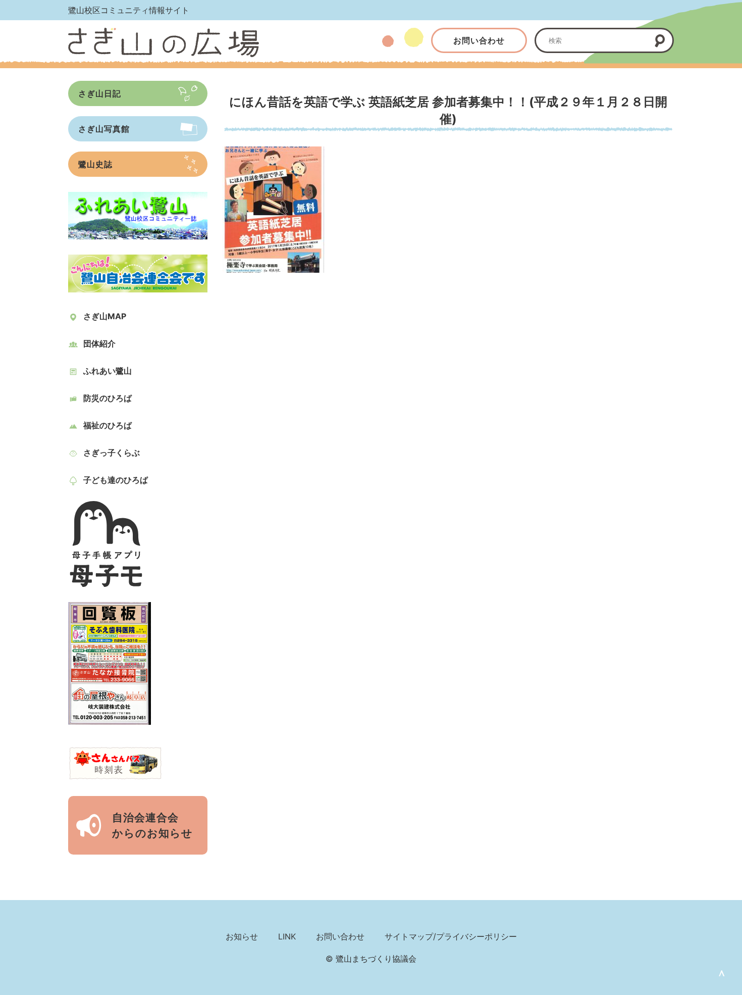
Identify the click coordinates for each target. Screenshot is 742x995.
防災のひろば (107, 398)
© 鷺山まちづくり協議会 (371, 959)
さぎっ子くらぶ (111, 452)
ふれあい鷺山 (107, 371)
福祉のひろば (107, 425)
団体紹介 (99, 343)
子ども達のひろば (115, 480)
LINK (287, 936)
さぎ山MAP (104, 316)
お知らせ (242, 936)
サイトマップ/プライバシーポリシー (451, 936)
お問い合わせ (479, 40)
